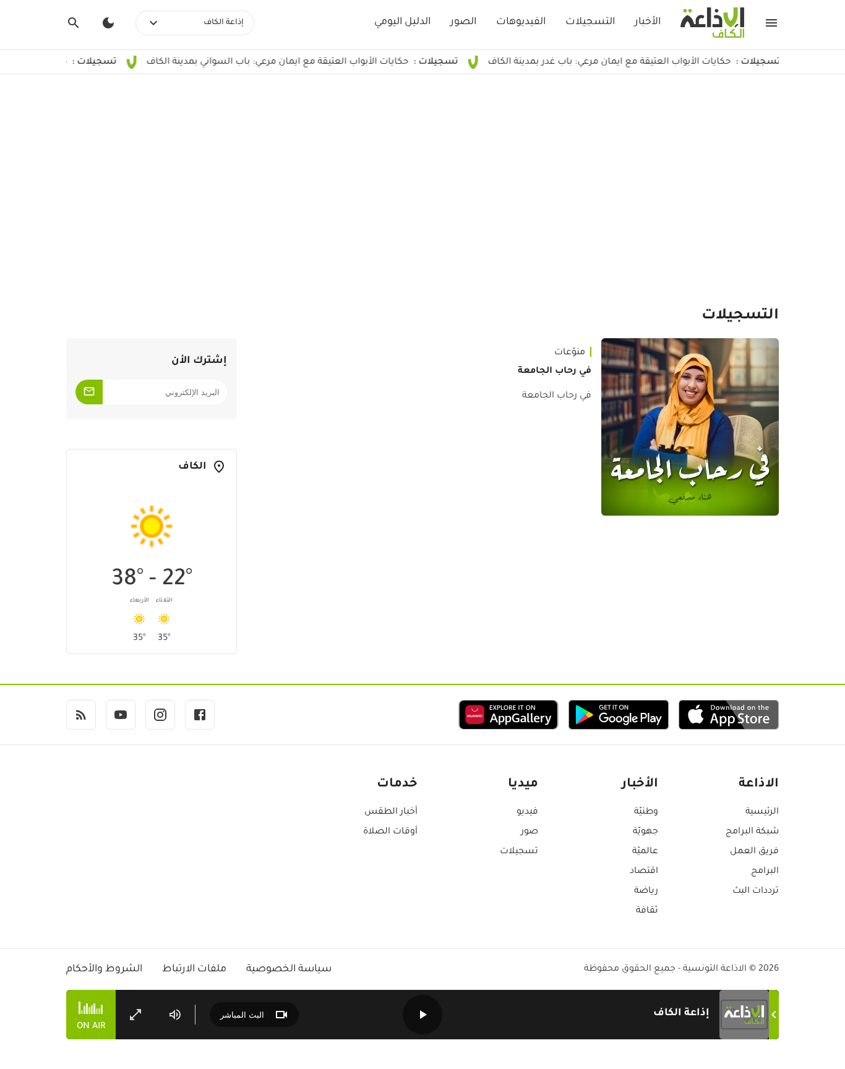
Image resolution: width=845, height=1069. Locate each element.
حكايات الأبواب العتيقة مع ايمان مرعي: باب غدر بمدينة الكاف (650, 62)
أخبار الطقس (391, 812)
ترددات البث (755, 892)
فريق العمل (754, 852)
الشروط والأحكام (104, 969)
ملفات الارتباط (194, 969)
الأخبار (648, 22)
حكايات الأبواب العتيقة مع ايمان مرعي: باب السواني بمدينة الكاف (318, 62)
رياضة (646, 892)
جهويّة (645, 832)
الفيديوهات (521, 22)
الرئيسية (762, 812)
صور (529, 832)
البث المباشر (242, 1015)
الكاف (192, 466)
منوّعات (569, 353)
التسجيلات (590, 22)
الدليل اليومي (402, 22)
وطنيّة (646, 812)
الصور (463, 22)
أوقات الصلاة (390, 832)
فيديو (527, 812)
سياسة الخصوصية (289, 969)
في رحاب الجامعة (554, 372)
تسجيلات (519, 852)
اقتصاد (644, 872)
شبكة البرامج (752, 832)
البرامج (765, 872)
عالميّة (645, 852)
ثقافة (647, 911)
